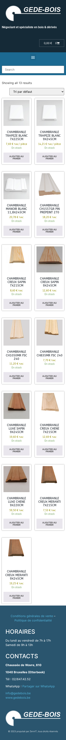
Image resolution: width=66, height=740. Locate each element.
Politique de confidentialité (33, 620)
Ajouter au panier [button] (16, 157)
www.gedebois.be (18, 697)
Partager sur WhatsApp (38, 686)
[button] (33, 57)
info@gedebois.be (18, 693)
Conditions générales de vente (32, 616)
